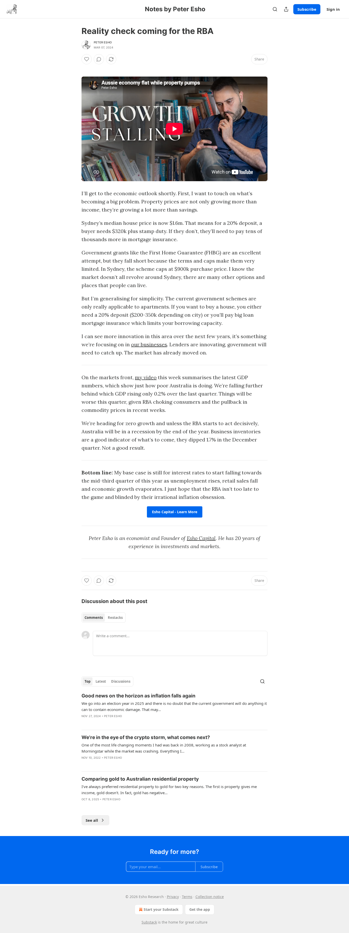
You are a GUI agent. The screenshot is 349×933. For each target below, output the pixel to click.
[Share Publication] (286, 9)
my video (146, 377)
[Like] (87, 59)
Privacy (173, 896)
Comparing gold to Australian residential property (140, 779)
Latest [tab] (101, 681)
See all (92, 820)
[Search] (275, 9)
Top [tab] (87, 681)
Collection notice (209, 896)
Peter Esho (103, 42)
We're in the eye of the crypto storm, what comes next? (146, 737)
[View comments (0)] (99, 59)
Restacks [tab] (115, 617)
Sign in (333, 9)
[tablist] (104, 617)
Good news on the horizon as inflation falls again (138, 696)
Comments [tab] (94, 617)
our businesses (149, 344)
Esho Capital (201, 538)
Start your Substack (161, 909)
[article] (174, 709)
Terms (187, 896)
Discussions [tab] (120, 681)
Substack (149, 922)
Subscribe (306, 9)
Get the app (199, 909)
